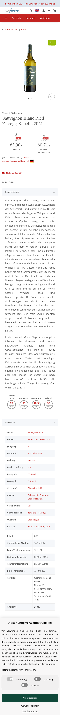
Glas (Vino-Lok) (35, 488)
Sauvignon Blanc (36, 432)
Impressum (30, 669)
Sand (30, 439)
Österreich (33, 481)
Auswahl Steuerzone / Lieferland (15, 161)
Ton (48, 439)
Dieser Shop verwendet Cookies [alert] (30, 623)
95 (23, 403)
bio (29, 467)
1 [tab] (28, 98)
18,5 (36, 403)
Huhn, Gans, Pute (36, 526)
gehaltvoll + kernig (37, 512)
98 (48, 403)
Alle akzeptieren (30, 697)
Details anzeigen (30, 711)
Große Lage (33, 519)
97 (11, 403)
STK (29, 505)
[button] (32, 10)
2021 (30, 446)
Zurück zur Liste (11, 29)
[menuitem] (16, 18)
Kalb (47, 526)
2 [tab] (31, 98)
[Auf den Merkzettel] (51, 97)
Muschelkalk (40, 439)
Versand (27, 157)
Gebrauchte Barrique (38, 495)
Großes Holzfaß (35, 498)
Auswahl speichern (30, 705)
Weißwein (32, 474)
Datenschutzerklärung (12, 669)
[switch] (10, 679)
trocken (31, 460)
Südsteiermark (35, 453)
